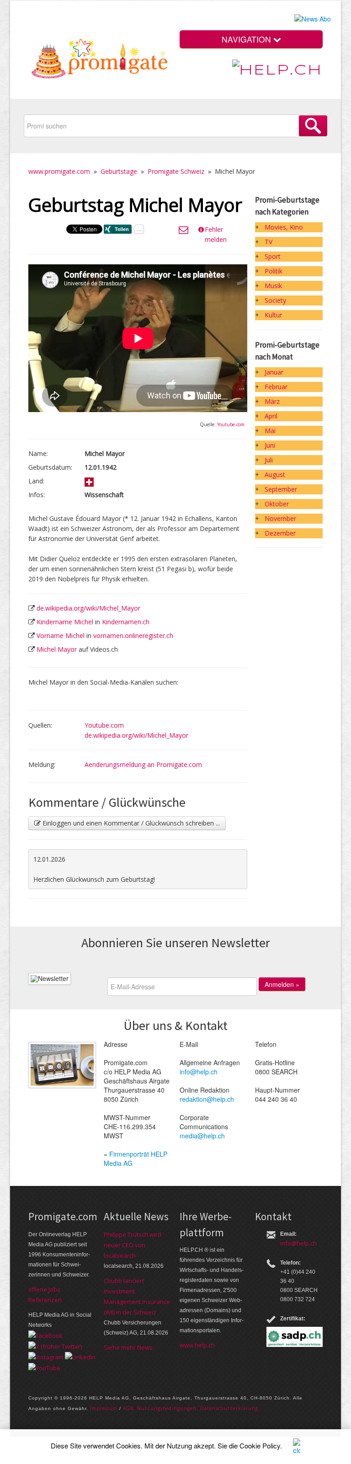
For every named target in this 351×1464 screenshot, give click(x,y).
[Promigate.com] (99, 60)
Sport (273, 256)
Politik (273, 271)
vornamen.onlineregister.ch (133, 635)
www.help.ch (197, 1345)
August (275, 474)
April (271, 416)
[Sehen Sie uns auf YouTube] (44, 1367)
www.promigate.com (59, 171)
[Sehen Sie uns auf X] (55, 1345)
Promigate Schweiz (176, 171)
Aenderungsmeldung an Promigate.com (143, 764)
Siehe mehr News (128, 1347)
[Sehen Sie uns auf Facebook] (45, 1335)
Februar (276, 386)
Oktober (277, 503)
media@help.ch (202, 1135)
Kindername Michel (65, 621)
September (281, 489)
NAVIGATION (247, 39)
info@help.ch (199, 1071)
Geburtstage (119, 171)
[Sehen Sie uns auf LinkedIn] (80, 1356)
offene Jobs (44, 1289)
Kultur (273, 315)
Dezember (280, 533)
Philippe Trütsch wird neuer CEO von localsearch (132, 1245)
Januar (274, 372)
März (272, 401)
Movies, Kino (284, 227)
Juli (269, 460)
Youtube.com (231, 424)
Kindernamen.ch (125, 621)
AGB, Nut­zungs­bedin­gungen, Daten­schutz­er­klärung (190, 1408)
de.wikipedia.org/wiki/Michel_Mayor (88, 608)
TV (268, 241)
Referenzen (45, 1300)
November (280, 518)
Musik (273, 285)
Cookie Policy (259, 1445)
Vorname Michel (61, 635)
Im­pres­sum (103, 1408)
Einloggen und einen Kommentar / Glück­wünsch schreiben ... (130, 823)
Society (275, 300)
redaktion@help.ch (207, 1099)
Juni (270, 445)
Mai (270, 430)
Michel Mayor (57, 649)
